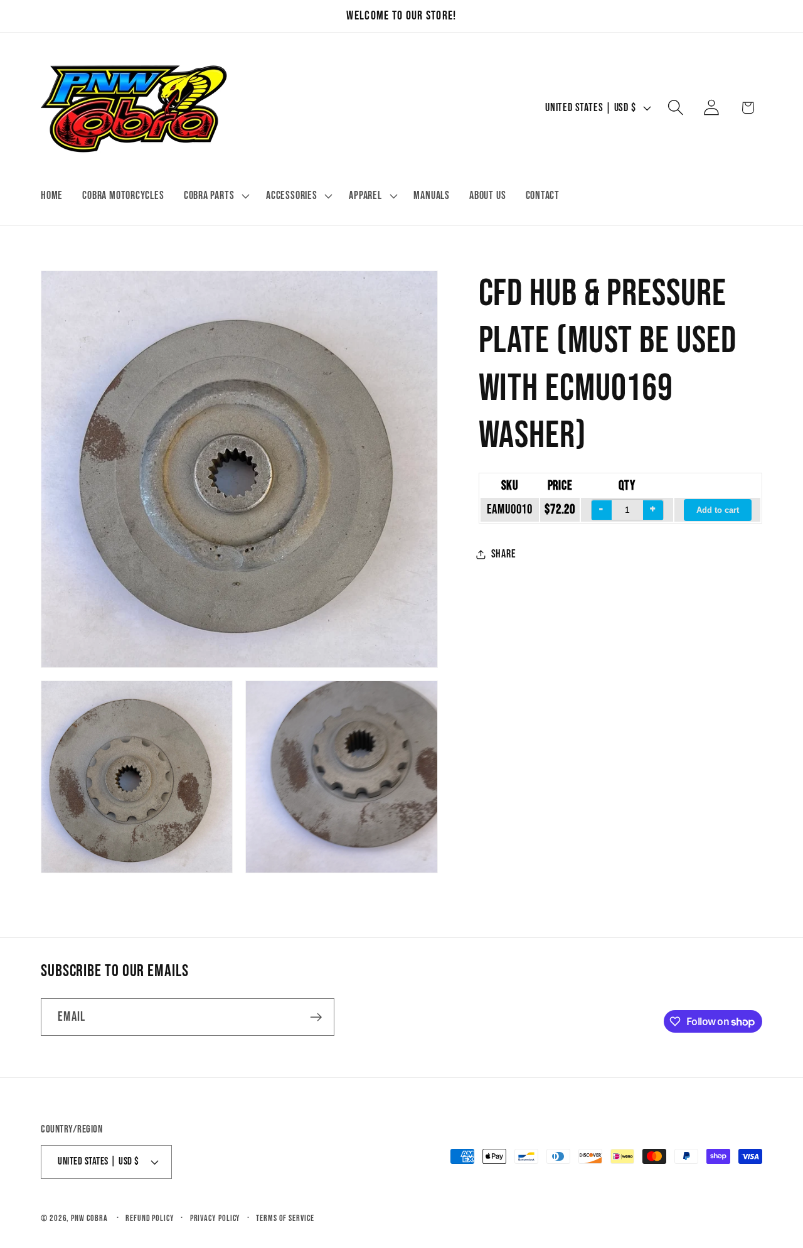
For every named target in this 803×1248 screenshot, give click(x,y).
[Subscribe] (316, 1017)
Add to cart (717, 510)
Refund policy (149, 1217)
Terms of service (285, 1217)
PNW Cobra (89, 1217)
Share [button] (503, 554)
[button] (215, 196)
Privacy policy (215, 1217)
